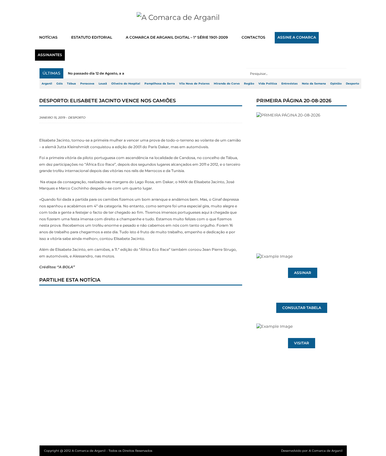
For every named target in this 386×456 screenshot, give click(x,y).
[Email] (168, 297)
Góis (59, 83)
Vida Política (267, 83)
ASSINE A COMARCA (296, 37)
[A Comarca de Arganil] (193, 17)
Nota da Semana (314, 83)
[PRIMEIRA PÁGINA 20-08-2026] (301, 171)
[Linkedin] (128, 297)
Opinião (336, 83)
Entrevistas (289, 83)
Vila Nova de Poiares (194, 83)
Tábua (71, 83)
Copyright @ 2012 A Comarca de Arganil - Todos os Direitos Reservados (98, 451)
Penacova (87, 83)
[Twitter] (69, 297)
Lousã (103, 83)
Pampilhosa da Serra (159, 83)
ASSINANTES (50, 55)
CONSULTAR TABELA (301, 308)
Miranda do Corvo (227, 83)
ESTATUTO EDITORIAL (91, 37)
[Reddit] (148, 297)
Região (249, 83)
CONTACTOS (253, 37)
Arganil (47, 83)
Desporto (352, 83)
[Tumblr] (108, 297)
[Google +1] (89, 297)
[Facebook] (49, 297)
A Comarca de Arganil (326, 451)
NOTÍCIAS (48, 37)
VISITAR (301, 343)
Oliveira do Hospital (125, 83)
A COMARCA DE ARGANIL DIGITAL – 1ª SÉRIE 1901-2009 (177, 37)
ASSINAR (302, 273)
